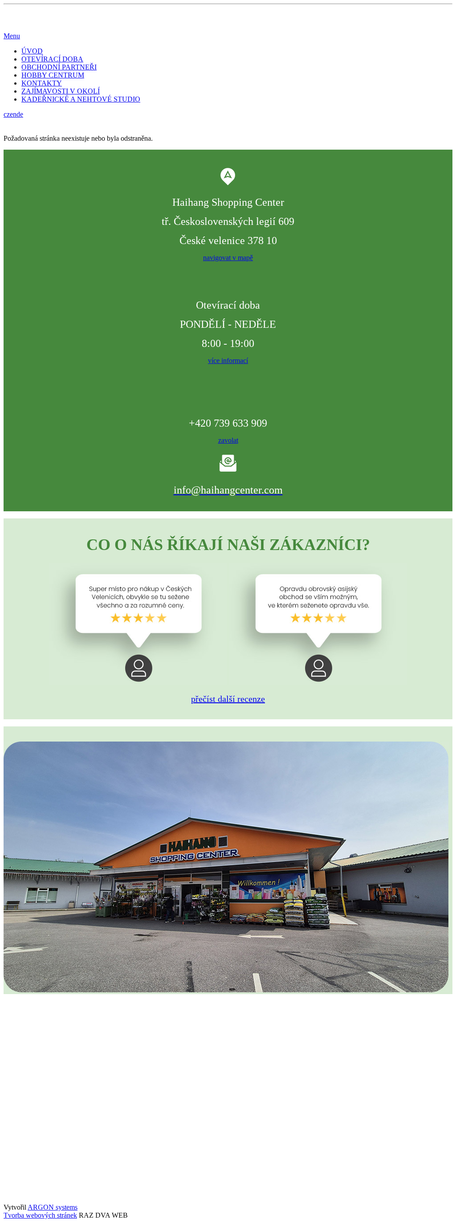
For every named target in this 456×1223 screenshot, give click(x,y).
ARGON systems (52, 1207)
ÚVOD (32, 51)
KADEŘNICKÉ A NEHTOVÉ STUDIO (80, 99)
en (13, 114)
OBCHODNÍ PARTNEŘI (59, 67)
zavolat (228, 440)
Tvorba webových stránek (40, 1215)
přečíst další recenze (228, 699)
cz (7, 114)
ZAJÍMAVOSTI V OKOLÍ (60, 91)
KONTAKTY (41, 83)
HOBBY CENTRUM (52, 75)
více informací (228, 360)
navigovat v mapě (228, 257)
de (19, 114)
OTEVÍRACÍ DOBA (52, 59)
